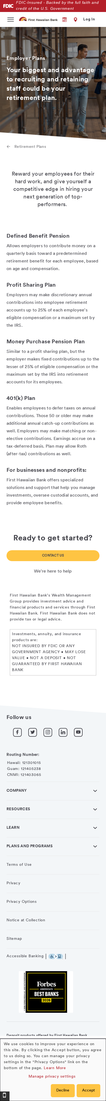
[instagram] (47, 732)
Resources (18, 809)
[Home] (38, 18)
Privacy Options (22, 902)
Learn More (55, 1068)
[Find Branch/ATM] (74, 19)
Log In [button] (89, 19)
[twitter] (32, 732)
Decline (62, 1090)
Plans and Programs (30, 846)
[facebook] (17, 732)
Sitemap (14, 939)
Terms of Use (19, 865)
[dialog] (53, 1070)
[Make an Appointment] (61, 19)
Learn (13, 828)
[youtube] (78, 732)
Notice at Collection (26, 920)
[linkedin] (63, 732)
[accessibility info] (57, 956)
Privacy (14, 883)
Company (17, 791)
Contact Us (53, 555)
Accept (88, 1090)
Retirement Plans (30, 147)
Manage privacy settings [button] (52, 1077)
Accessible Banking (25, 956)
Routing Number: (23, 755)
